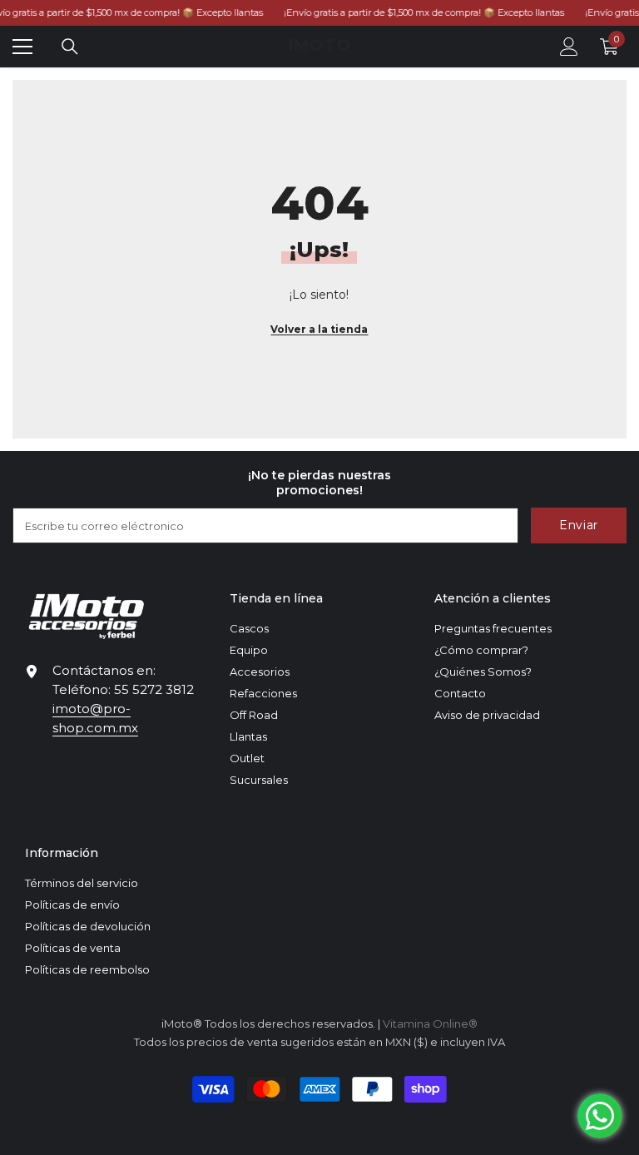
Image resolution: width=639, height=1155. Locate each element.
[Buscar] (70, 47)
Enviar (578, 525)
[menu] (22, 47)
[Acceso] (569, 46)
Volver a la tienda (319, 329)
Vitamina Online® (430, 1023)
